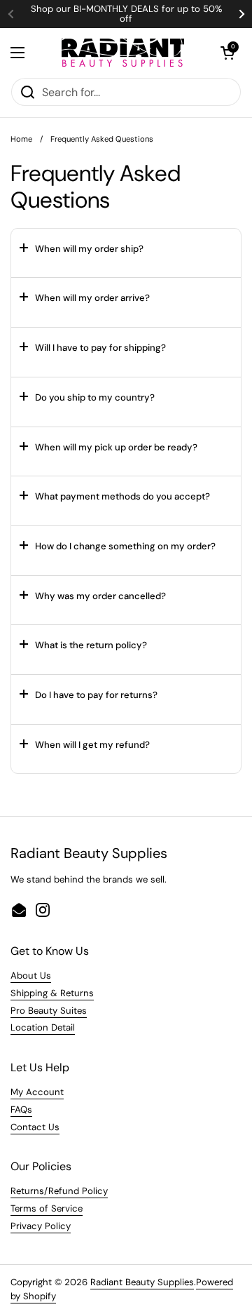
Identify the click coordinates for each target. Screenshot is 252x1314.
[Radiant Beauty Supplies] (123, 53)
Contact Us (34, 1127)
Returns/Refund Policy (59, 1191)
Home (21, 139)
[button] (227, 53)
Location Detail (42, 1027)
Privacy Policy (40, 1226)
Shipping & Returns (52, 993)
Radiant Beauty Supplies (142, 1282)
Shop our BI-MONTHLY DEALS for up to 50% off (126, 14)
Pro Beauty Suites (48, 1011)
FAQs (21, 1109)
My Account (37, 1092)
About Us (30, 975)
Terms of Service (46, 1208)
